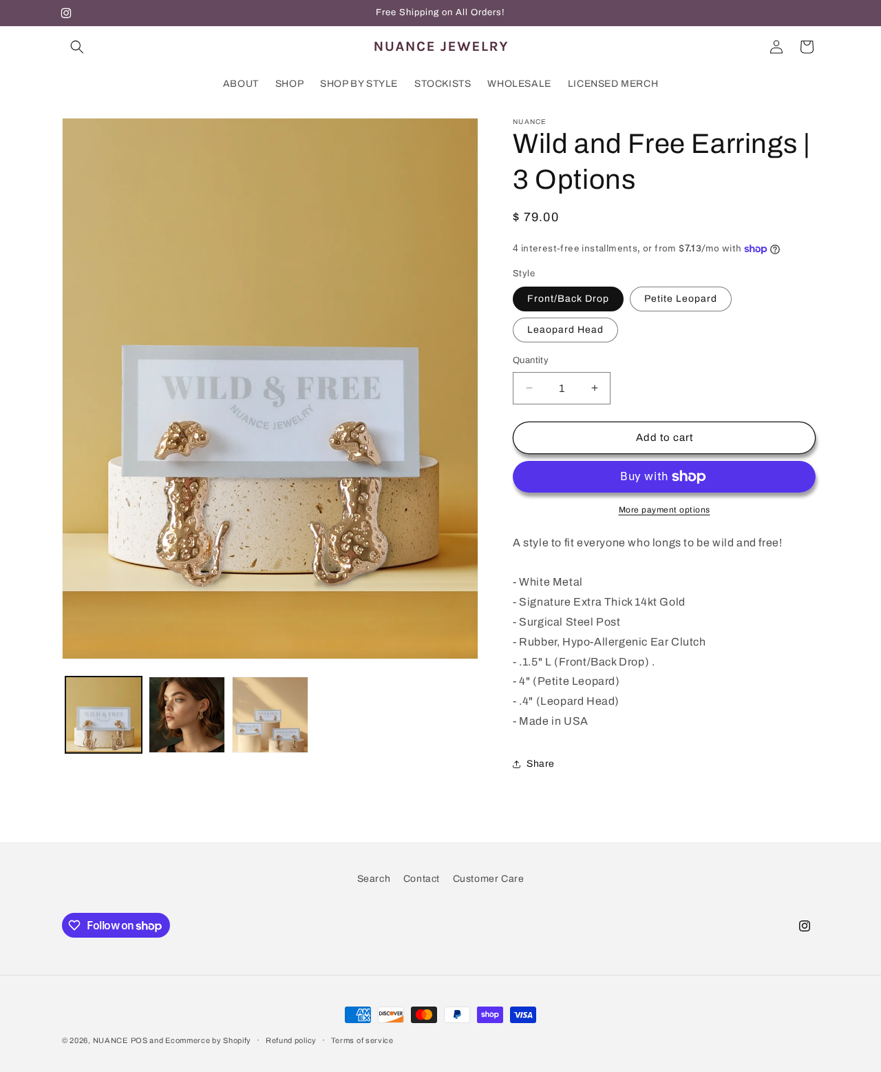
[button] (77, 47)
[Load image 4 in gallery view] (270, 715)
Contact (421, 879)
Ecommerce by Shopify (208, 1040)
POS (139, 1040)
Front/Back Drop (568, 298)
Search (374, 879)
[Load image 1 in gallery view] (103, 715)
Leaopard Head (565, 329)
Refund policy (291, 1040)
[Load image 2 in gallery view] (187, 715)
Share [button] (541, 764)
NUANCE (110, 1040)
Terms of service (362, 1040)
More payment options (664, 510)
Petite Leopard (680, 298)
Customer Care (488, 879)
